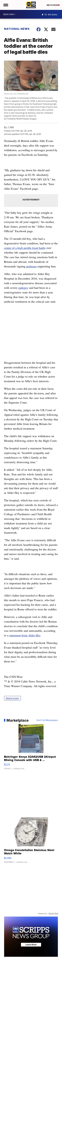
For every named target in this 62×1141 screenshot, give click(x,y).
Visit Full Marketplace (47, 720)
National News (17, 28)
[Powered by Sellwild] (53, 913)
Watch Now (52, 5)
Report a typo (12, 698)
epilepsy (23, 288)
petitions (31, 266)
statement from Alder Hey (24, 635)
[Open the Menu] (5, 5)
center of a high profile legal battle (24, 248)
